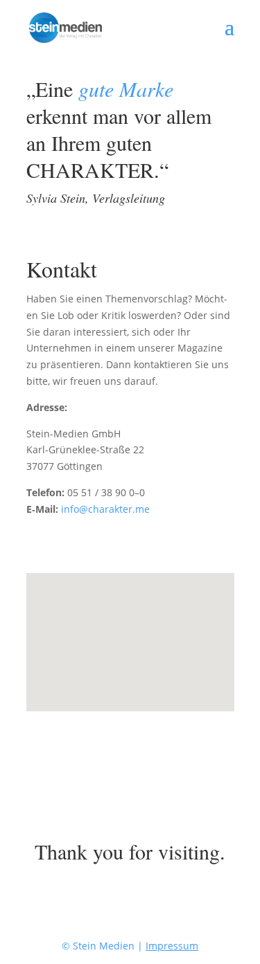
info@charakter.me (105, 509)
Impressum (172, 945)
